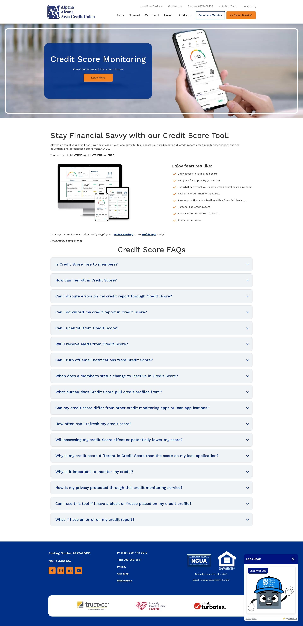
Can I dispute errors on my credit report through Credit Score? (113, 296)
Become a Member (210, 15)
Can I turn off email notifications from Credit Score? (104, 360)
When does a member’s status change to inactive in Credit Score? (116, 376)
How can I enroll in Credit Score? (86, 280)
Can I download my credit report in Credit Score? (101, 312)
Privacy (121, 566)
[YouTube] (78, 570)
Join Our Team (228, 6)
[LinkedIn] (69, 570)
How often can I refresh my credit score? (93, 424)
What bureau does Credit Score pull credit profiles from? (108, 392)
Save (120, 15)
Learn (169, 15)
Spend (134, 15)
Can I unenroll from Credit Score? (86, 328)
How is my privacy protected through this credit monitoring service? (119, 487)
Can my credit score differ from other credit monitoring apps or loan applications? (132, 408)
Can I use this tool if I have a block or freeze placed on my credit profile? (123, 503)
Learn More (98, 77)
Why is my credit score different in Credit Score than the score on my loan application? (137, 456)
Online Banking (243, 15)
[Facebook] (52, 570)
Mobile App (149, 234)
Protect (184, 15)
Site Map (123, 573)
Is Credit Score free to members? (86, 264)
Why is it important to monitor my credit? (94, 471)
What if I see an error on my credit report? (94, 519)
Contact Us (175, 6)
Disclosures (124, 580)
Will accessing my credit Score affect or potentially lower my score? (119, 440)
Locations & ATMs (151, 6)
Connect (152, 15)
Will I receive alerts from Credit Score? (91, 344)
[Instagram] (60, 570)
